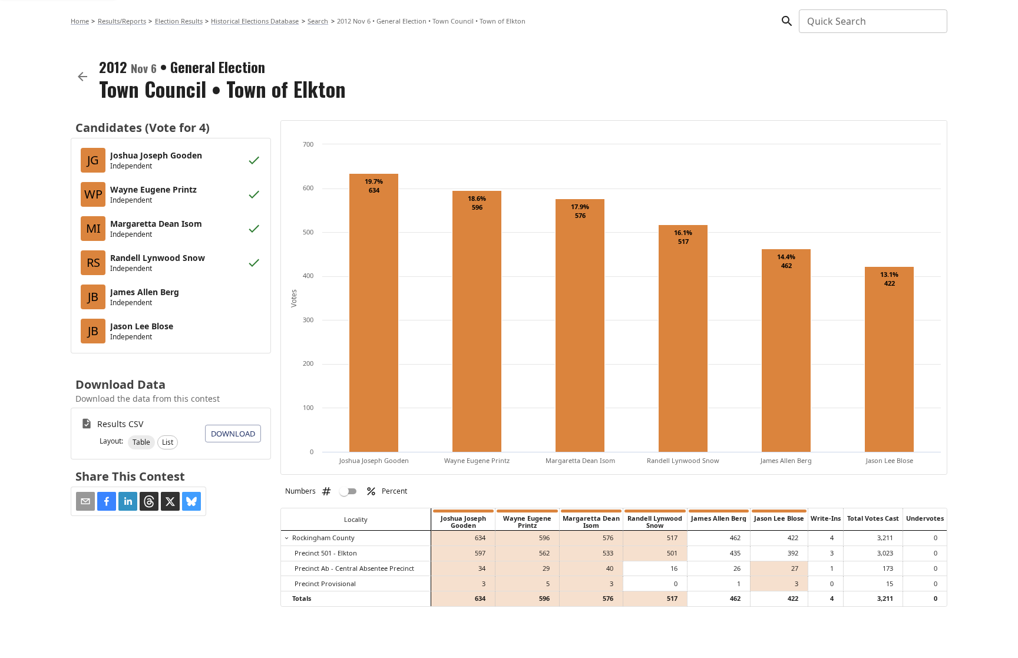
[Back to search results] (82, 76)
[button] (141, 442)
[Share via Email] (85, 501)
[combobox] (872, 21)
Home (80, 20)
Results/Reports (122, 20)
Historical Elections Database (255, 20)
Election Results (179, 20)
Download (233, 433)
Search (318, 20)
